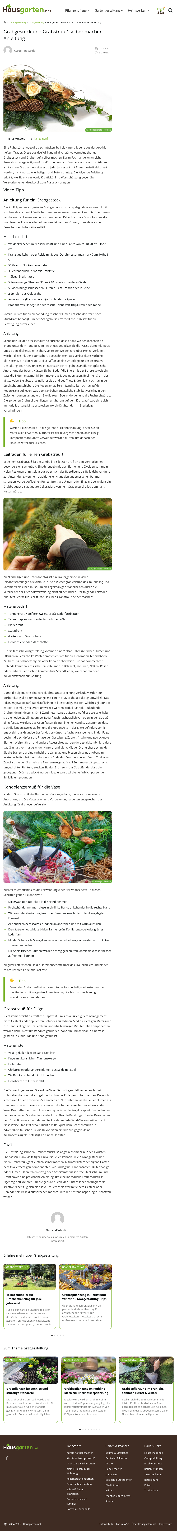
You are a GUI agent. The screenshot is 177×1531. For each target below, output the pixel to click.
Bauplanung (151, 1479)
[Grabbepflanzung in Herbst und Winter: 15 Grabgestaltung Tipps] (85, 1277)
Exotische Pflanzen (116, 1458)
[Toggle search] (170, 10)
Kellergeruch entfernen (80, 1478)
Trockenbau (151, 1490)
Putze (147, 1485)
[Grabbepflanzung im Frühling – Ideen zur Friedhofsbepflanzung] (89, 1370)
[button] (88, 10)
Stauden (110, 1501)
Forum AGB (122, 1524)
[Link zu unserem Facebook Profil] (6, 1458)
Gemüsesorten (113, 1469)
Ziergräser (111, 1474)
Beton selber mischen (79, 1484)
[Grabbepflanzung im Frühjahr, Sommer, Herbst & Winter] (146, 1370)
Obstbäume (112, 1485)
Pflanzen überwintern (118, 1496)
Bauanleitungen (153, 1469)
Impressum (165, 1524)
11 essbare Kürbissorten (81, 1463)
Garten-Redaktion (25, 51)
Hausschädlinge (153, 1452)
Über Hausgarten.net (144, 1524)
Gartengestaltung (107, 10)
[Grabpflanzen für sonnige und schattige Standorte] (31, 1370)
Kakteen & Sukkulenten (118, 1479)
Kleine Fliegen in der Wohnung (78, 1471)
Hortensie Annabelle (78, 1509)
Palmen (109, 1490)
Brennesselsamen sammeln (77, 1501)
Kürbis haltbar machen (80, 1452)
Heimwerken (137, 10)
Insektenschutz (153, 1463)
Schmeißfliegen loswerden (75, 1491)
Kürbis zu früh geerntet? (81, 1458)
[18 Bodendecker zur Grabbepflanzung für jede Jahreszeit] (30, 1277)
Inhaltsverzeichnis (25, 138)
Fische (109, 1463)
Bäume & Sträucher (116, 1452)
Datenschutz (106, 1524)
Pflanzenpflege (76, 10)
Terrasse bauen (153, 1474)
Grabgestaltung (36, 22)
